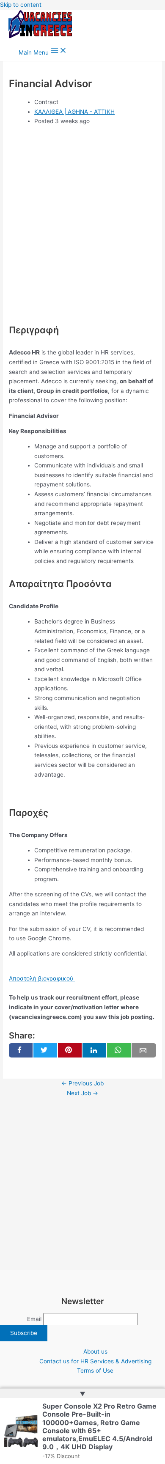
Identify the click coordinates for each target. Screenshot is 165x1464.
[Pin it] (70, 1050)
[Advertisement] (82, 229)
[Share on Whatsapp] (119, 1050)
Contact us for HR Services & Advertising (95, 1361)
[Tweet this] (45, 1050)
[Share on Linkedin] (94, 1050)
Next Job (82, 1093)
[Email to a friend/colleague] (144, 1050)
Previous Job (82, 1083)
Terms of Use (95, 1370)
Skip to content (20, 4)
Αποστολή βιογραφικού (42, 978)
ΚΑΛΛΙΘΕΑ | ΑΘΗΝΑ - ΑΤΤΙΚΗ (74, 111)
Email (34, 1319)
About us (95, 1351)
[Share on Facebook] (21, 1050)
